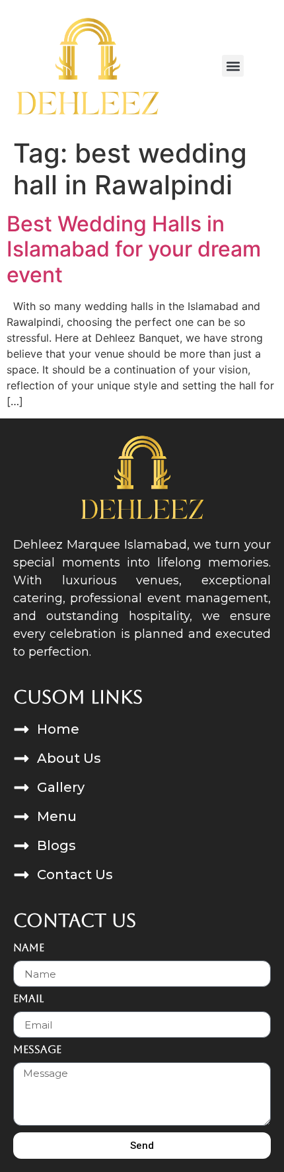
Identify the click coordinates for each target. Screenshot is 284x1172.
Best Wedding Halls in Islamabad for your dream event (134, 249)
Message (37, 1050)
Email (28, 999)
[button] (233, 66)
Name (28, 948)
